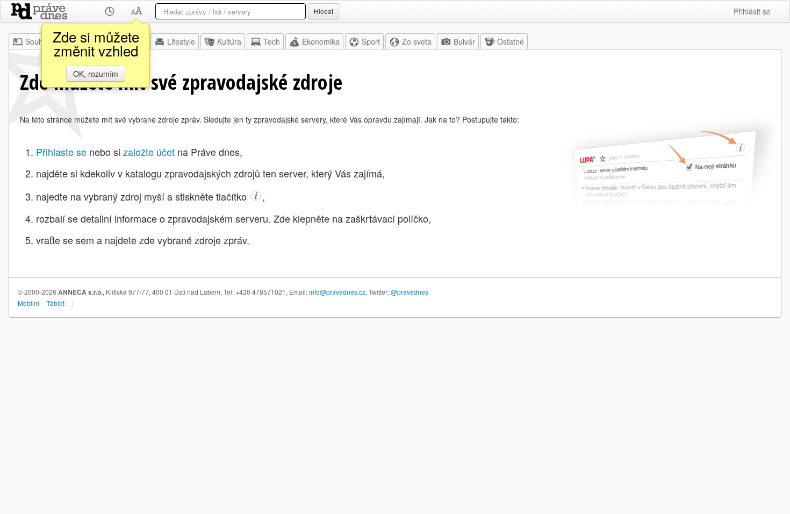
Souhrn (37, 41)
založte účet (149, 152)
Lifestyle (181, 41)
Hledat (323, 11)
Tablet (55, 303)
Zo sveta (417, 41)
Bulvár (464, 41)
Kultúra (229, 41)
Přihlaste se (61, 152)
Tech (271, 41)
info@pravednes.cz (337, 291)
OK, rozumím (95, 73)
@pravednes (409, 291)
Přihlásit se (752, 11)
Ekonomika (321, 41)
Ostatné (510, 41)
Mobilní (28, 303)
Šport (371, 41)
